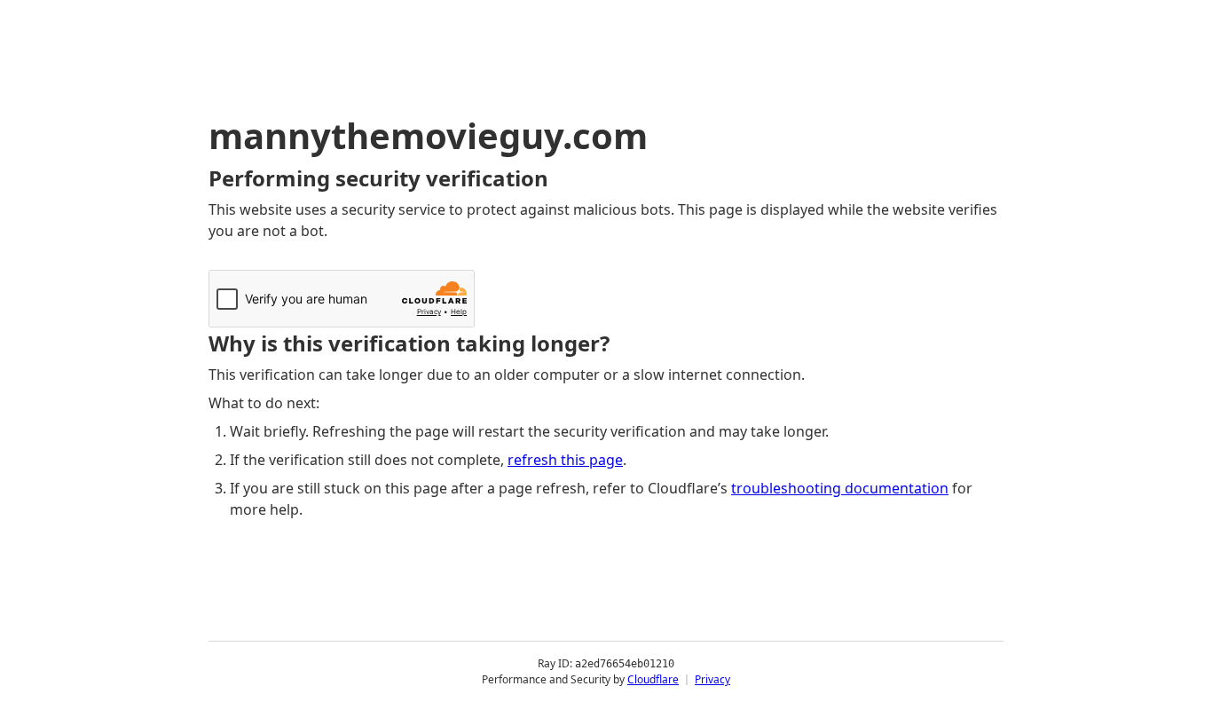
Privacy (712, 679)
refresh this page (565, 459)
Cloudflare (653, 679)
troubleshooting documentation (839, 488)
